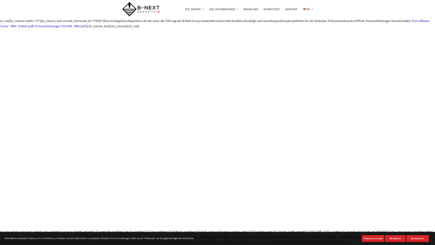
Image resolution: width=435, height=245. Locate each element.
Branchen (251, 9)
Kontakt (291, 9)
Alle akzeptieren (417, 238)
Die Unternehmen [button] (222, 9)
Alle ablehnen (395, 238)
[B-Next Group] (141, 9)
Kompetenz (272, 9)
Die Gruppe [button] (193, 9)
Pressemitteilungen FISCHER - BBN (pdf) (61, 26)
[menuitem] (195, 9)
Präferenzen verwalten (373, 238)
